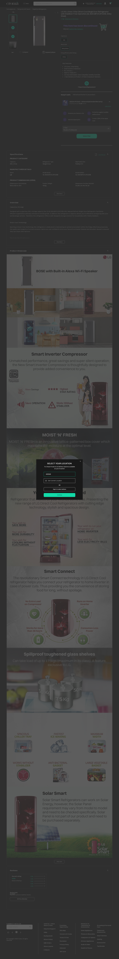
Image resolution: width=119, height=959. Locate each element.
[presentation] (59, 474)
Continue (59, 495)
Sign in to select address (59, 489)
